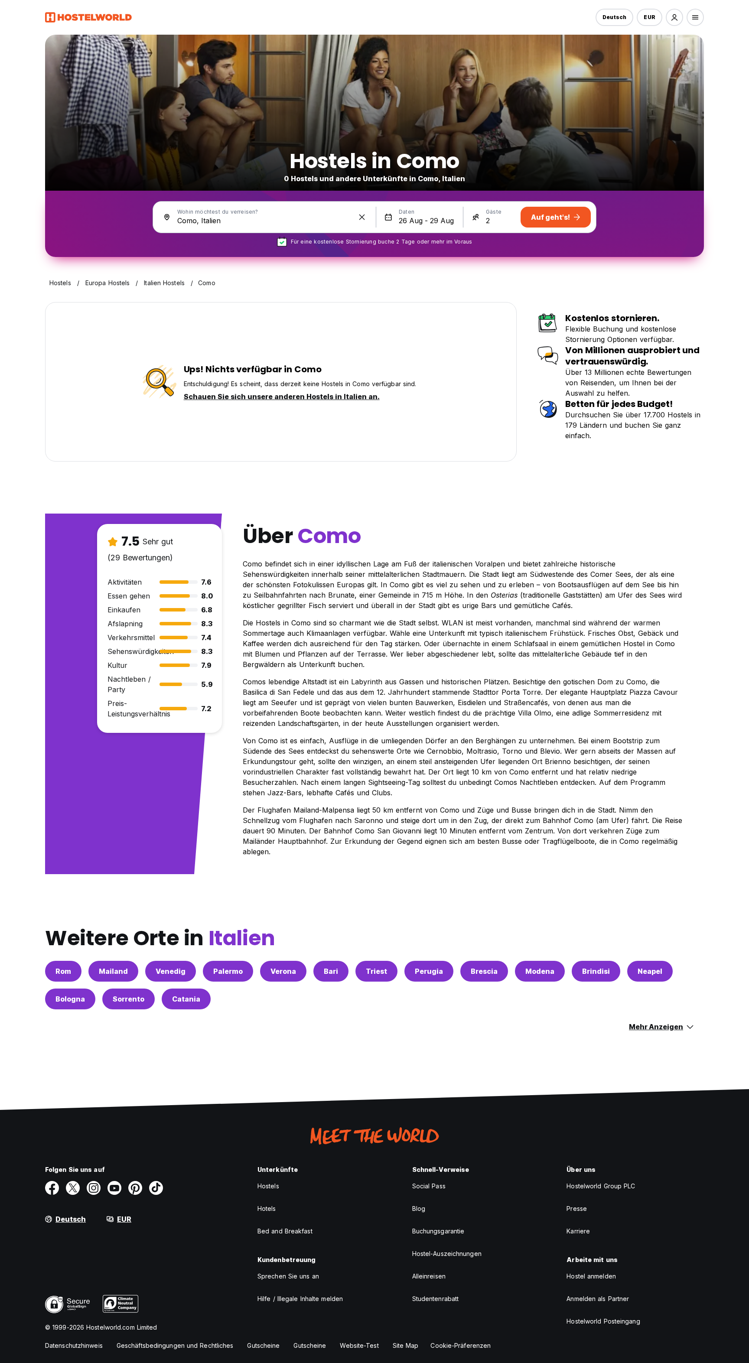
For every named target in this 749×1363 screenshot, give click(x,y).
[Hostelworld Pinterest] (135, 1188)
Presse (577, 1208)
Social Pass (429, 1186)
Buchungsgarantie (438, 1231)
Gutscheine (263, 1345)
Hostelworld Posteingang (603, 1321)
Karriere (578, 1231)
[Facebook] (52, 1188)
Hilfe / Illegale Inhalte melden (300, 1298)
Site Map (406, 1345)
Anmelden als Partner (598, 1298)
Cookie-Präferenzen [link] (460, 1345)
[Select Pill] (674, 17)
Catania (186, 999)
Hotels (266, 1208)
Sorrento (128, 999)
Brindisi (596, 971)
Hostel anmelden (591, 1276)
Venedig (171, 971)
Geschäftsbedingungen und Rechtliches (175, 1345)
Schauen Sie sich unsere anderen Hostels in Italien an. (282, 396)
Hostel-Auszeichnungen (447, 1253)
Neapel (650, 971)
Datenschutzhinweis (74, 1345)
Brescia (484, 971)
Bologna (70, 999)
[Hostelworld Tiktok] (156, 1188)
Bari (331, 971)
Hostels (268, 1186)
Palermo (228, 971)
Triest (376, 971)
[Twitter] (73, 1188)
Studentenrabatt (435, 1298)
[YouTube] (114, 1188)
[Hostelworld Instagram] (94, 1188)
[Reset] (362, 217)
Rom (63, 971)
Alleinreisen (429, 1276)
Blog (418, 1208)
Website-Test (359, 1345)
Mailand (113, 971)
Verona (283, 971)
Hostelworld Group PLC (601, 1186)
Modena (539, 971)
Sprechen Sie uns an (288, 1276)
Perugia (429, 971)
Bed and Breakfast (285, 1231)
